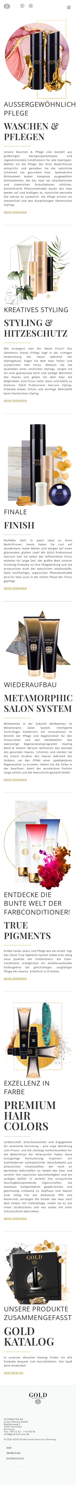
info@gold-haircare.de (17, 1434)
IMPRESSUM (13, 1453)
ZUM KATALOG (13, 1372)
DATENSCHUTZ (15, 1458)
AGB (9, 1447)
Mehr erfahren (15, 212)
